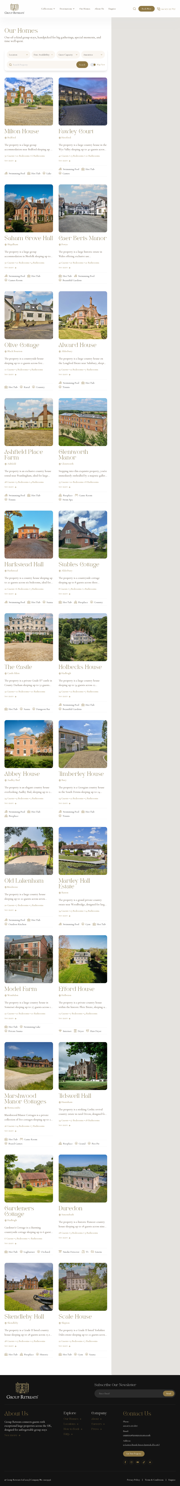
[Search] (134, 8)
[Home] (14, 8)
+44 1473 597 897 (130, 1425)
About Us (99, 8)
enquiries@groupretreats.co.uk (136, 1435)
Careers (96, 1424)
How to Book (71, 1429)
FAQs (67, 1434)
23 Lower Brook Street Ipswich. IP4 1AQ (141, 1444)
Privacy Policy (133, 1479)
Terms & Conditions (154, 1479)
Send (168, 1393)
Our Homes (84, 8)
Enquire (112, 8)
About (94, 1419)
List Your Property (133, 1453)
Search (82, 64)
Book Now (146, 8)
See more (10, 1435)
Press (95, 1429)
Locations (69, 1424)
